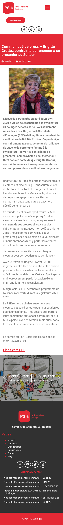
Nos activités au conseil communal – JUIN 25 (27, 502)
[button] (47, 7)
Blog (10, 456)
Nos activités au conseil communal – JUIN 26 (27, 477)
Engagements (14, 447)
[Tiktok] (31, 29)
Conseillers (13, 443)
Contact (11, 453)
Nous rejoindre (14, 450)
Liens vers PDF (14, 350)
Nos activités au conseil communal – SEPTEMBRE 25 (31, 497)
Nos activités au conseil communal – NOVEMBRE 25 (31, 486)
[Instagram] (39, 29)
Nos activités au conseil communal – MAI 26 (27, 482)
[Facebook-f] (24, 29)
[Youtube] (27, 464)
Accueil (11, 440)
